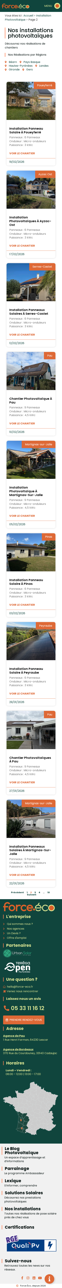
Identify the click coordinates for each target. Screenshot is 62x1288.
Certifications (19, 1227)
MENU (48, 6)
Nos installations (23, 1209)
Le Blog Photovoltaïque (21, 1150)
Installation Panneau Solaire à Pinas (26, 582)
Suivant (31, 894)
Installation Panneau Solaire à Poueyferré (26, 130)
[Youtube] (40, 1278)
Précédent (17, 892)
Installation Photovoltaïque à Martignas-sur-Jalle (26, 491)
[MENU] (57, 6)
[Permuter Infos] (49, 1279)
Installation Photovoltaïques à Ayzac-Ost (30, 221)
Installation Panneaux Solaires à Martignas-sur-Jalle (30, 850)
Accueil (28, 16)
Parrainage (17, 1168)
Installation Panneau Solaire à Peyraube (26, 671)
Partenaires (18, 945)
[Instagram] (28, 1278)
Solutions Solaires (24, 1193)
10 (48, 892)
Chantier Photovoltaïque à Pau (30, 400)
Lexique (13, 1181)
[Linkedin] (34, 1278)
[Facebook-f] (22, 1278)
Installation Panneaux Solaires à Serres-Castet (28, 312)
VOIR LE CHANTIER (22, 153)
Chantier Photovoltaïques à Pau (30, 760)
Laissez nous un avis (23, 998)
